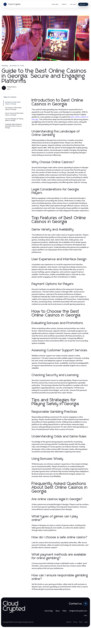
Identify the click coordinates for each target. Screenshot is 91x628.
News (58, 611)
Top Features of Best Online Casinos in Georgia (13, 108)
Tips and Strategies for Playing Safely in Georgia (14, 119)
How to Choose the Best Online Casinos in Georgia (14, 114)
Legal (85, 622)
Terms (80, 622)
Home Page (49, 611)
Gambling (5, 65)
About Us (68, 622)
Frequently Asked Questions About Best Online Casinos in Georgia (13, 125)
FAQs (64, 611)
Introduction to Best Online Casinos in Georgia (13, 103)
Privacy (75, 622)
